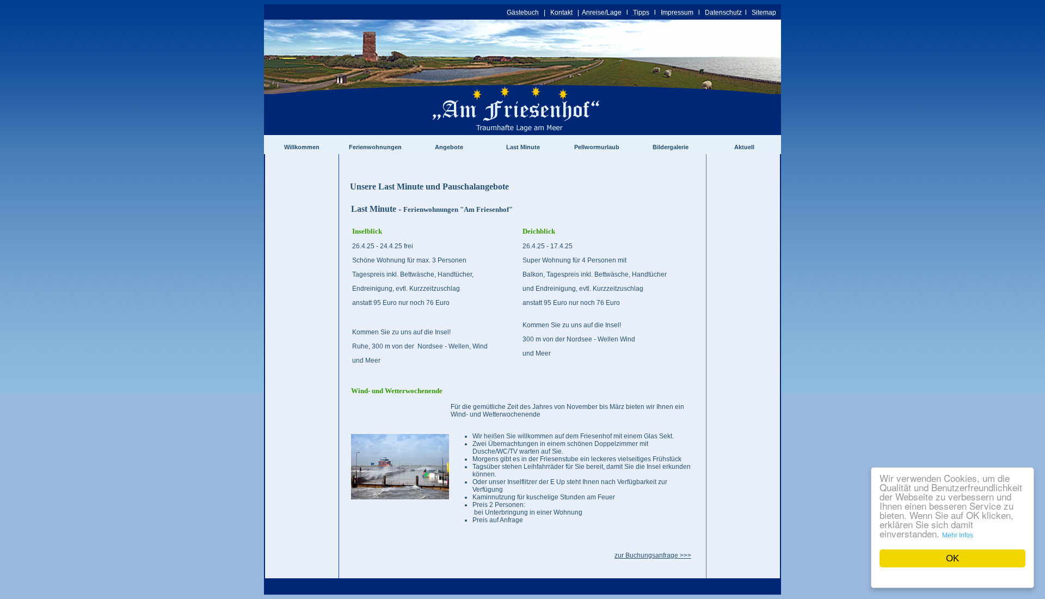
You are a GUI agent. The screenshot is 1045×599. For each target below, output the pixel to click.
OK (952, 558)
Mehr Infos (957, 535)
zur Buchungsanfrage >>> (652, 555)
